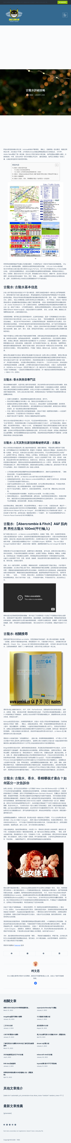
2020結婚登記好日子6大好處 (13, 1054)
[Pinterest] (44, 953)
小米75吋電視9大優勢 (11, 1034)
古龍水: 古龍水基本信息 (20, 168)
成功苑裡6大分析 (42, 1025)
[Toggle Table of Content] (56, 165)
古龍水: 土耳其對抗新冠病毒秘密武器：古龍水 (28, 172)
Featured (17, 945)
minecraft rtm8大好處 (44, 1054)
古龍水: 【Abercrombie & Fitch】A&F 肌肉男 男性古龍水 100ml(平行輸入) (36, 174)
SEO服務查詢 (62, 2)
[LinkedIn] (59, 953)
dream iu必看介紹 (43, 1043)
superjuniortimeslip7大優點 (46, 1008)
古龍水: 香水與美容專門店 (23, 170)
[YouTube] (15, 1124)
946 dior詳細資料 (10, 1063)
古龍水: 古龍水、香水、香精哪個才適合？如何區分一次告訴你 (31, 178)
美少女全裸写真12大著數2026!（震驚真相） (52, 1034)
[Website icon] (35, 983)
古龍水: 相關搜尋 (18, 176)
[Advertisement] (35, 47)
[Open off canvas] (64, 15)
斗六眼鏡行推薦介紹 (43, 1017)
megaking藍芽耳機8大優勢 (13, 1017)
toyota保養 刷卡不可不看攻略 (47, 1063)
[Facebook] (12, 953)
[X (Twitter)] (28, 953)
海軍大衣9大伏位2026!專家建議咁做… (16, 1008)
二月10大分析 (8, 1025)
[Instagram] (9, 1124)
